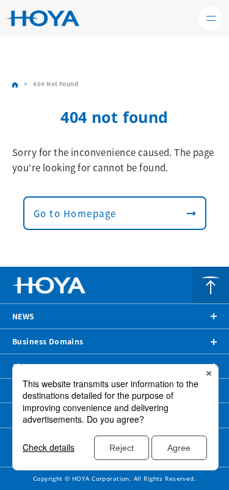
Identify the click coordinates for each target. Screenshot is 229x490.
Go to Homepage (75, 213)
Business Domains (48, 341)
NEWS (23, 316)
